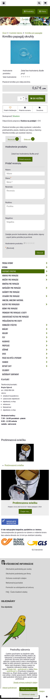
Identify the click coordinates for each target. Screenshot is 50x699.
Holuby (5, 333)
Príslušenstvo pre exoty (12, 320)
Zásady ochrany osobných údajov (25, 682)
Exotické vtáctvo (9, 271)
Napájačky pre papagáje (11, 287)
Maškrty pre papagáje (11, 292)
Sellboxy (5, 370)
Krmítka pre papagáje (10, 283)
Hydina (4, 267)
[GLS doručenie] (37, 542)
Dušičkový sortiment (10, 374)
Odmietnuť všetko (28, 694)
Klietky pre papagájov (11, 304)
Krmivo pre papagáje (10, 275)
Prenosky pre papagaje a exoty (14, 312)
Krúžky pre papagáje (10, 279)
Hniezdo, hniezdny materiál (12, 300)
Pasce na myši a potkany (11, 357)
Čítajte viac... (25, 511)
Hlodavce (6, 341)
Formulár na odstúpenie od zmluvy (19, 587)
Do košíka (37, 98)
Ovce (4, 353)
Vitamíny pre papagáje (11, 296)
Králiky (5, 329)
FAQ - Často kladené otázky (16, 592)
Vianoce (5, 362)
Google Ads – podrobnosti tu (18, 669)
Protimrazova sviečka (25, 502)
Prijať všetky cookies (28, 689)
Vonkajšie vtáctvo (9, 325)
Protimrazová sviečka (14, 465)
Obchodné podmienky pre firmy (18, 573)
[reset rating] (24, 243)
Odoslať (40, 253)
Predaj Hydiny (7, 263)
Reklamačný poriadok (14, 583)
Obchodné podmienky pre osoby (19, 569)
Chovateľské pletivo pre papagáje (15, 316)
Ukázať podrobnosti (9, 688)
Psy (3, 337)
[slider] (25, 77)
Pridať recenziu (25, 159)
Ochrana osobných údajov (16, 578)
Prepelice (6, 345)
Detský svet (7, 366)
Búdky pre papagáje (10, 308)
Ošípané (5, 349)
